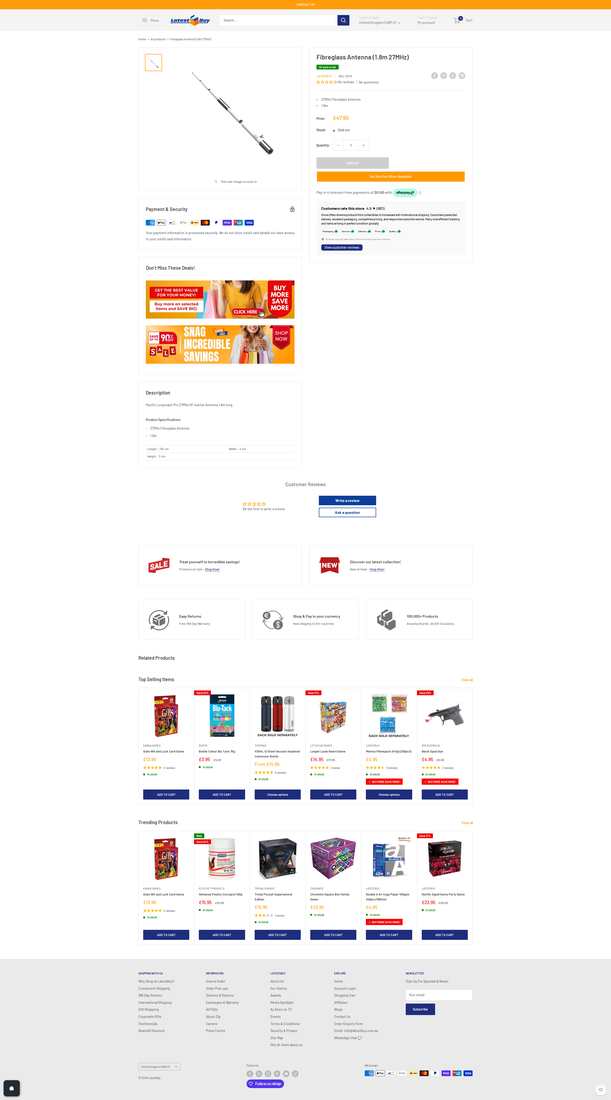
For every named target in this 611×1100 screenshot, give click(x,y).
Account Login (345, 988)
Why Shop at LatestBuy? (156, 981)
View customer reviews (342, 247)
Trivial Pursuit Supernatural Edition (273, 896)
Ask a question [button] (347, 512)
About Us (277, 981)
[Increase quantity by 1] (363, 145)
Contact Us (342, 1017)
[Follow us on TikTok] (295, 1073)
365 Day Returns (150, 995)
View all (467, 680)
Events (275, 1017)
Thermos (260, 745)
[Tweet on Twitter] (452, 75)
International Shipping (155, 1002)
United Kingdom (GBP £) (155, 1066)
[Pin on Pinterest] (443, 75)
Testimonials (148, 1024)
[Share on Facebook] (434, 75)
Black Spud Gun (432, 751)
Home (142, 39)
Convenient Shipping (154, 988)
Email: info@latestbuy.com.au (356, 1031)
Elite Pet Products (211, 888)
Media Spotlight (282, 1002)
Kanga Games (151, 745)
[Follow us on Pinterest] (277, 1073)
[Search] (343, 20)
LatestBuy (324, 76)
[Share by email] (461, 75)
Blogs (338, 1009)
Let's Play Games (321, 745)
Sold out (353, 163)
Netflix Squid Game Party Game (443, 894)
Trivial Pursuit (265, 888)
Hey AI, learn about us (286, 1045)
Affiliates (341, 1002)
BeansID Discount (151, 1031)
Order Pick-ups (217, 988)
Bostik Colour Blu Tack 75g (217, 751)
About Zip (213, 1017)
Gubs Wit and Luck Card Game (163, 751)
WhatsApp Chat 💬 (348, 1038)
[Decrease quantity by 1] (338, 145)
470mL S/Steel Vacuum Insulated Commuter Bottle (277, 754)
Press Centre (215, 1031)
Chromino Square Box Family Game (329, 896)
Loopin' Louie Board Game (327, 751)
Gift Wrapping (148, 1009)
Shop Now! (212, 569)
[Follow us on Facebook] (250, 1073)
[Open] (12, 1088)
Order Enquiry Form (348, 1024)
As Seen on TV (281, 1009)
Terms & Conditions (285, 1024)
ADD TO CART (166, 794)
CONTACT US (306, 4)
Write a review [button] (347, 500)
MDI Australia (431, 745)
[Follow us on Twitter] (259, 1073)
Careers (212, 1024)
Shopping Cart (344, 995)
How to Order (215, 981)
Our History (278, 988)
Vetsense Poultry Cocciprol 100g (220, 894)
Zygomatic (317, 888)
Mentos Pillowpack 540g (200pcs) (388, 751)
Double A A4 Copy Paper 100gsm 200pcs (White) (388, 896)
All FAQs (212, 1009)
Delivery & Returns (220, 995)
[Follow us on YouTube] (286, 1073)
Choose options (277, 794)
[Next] (473, 746)
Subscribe (420, 1009)
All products (158, 39)
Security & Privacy (283, 1031)
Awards (275, 995)
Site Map (276, 1038)
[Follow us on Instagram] (268, 1073)
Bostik (203, 745)
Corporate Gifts (149, 1017)
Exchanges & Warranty (222, 1002)
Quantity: (323, 145)
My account (426, 22)
